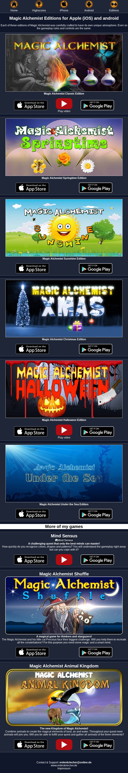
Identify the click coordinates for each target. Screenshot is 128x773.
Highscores (39, 10)
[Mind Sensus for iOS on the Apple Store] (30, 563)
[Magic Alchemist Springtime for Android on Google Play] (95, 191)
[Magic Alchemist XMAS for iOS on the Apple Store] (32, 353)
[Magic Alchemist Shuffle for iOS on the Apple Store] (32, 656)
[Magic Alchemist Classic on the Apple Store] (30, 109)
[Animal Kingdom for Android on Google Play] (97, 748)
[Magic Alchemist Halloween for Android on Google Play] (97, 435)
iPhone (64, 10)
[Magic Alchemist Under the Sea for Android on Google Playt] (95, 518)
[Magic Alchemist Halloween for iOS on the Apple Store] (30, 435)
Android (89, 10)
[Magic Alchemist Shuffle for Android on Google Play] (95, 656)
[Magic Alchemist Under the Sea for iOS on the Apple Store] (32, 518)
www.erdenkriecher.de (64, 765)
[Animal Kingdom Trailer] (64, 749)
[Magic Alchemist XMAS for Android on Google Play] (95, 353)
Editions (114, 10)
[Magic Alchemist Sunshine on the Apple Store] (32, 272)
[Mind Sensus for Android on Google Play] (97, 563)
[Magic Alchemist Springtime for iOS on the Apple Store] (32, 191)
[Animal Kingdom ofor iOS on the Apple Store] (30, 748)
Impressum (64, 768)
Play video (64, 111)
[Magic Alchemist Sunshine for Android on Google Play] (95, 272)
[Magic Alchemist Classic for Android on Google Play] (97, 109)
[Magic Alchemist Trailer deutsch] (64, 564)
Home (14, 10)
